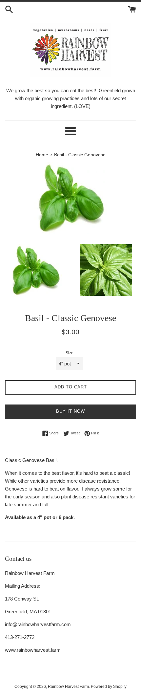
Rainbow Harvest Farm (68, 686)
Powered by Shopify (109, 686)
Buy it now (70, 411)
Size (69, 353)
